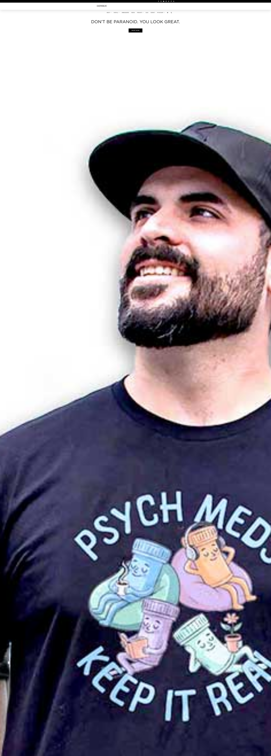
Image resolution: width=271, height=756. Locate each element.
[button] (171, 12)
